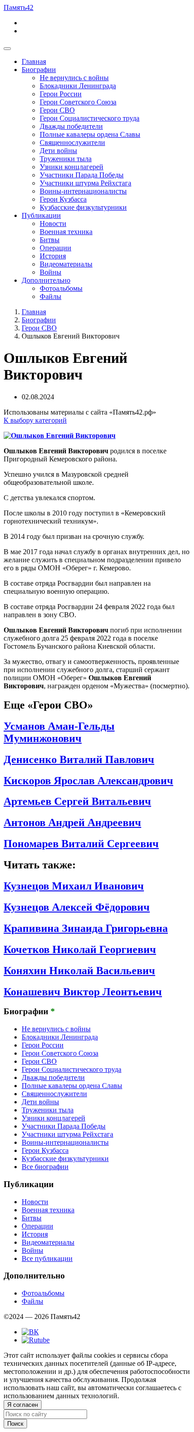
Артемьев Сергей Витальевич (77, 801)
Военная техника (66, 231)
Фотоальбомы (61, 288)
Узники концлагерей (71, 167)
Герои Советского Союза (78, 102)
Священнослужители (72, 142)
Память (18, 7)
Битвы (50, 240)
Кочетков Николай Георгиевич (80, 949)
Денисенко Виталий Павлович (79, 759)
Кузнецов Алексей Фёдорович (77, 907)
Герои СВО (57, 110)
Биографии (39, 69)
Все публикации (47, 1258)
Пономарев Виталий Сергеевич (81, 843)
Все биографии (45, 1166)
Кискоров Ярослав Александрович (88, 780)
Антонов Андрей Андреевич (72, 822)
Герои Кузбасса (63, 199)
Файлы (50, 296)
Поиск (15, 1423)
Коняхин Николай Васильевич (79, 970)
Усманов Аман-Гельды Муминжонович (59, 732)
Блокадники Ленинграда (78, 86)
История (53, 256)
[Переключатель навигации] (7, 48)
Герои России (61, 94)
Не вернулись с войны (74, 77)
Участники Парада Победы (82, 175)
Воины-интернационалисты (83, 191)
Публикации (41, 215)
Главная (34, 61)
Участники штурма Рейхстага (85, 183)
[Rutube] (36, 1340)
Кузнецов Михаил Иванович (74, 886)
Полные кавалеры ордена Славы (90, 134)
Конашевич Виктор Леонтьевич (83, 992)
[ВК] (30, 1332)
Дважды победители (71, 126)
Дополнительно (46, 280)
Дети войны (58, 150)
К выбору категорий (35, 420)
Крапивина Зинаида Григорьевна (86, 928)
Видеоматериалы (66, 264)
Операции (55, 248)
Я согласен (22, 1404)
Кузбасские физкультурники (83, 207)
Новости (53, 223)
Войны (50, 272)
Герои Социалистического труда (89, 118)
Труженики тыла (66, 159)
